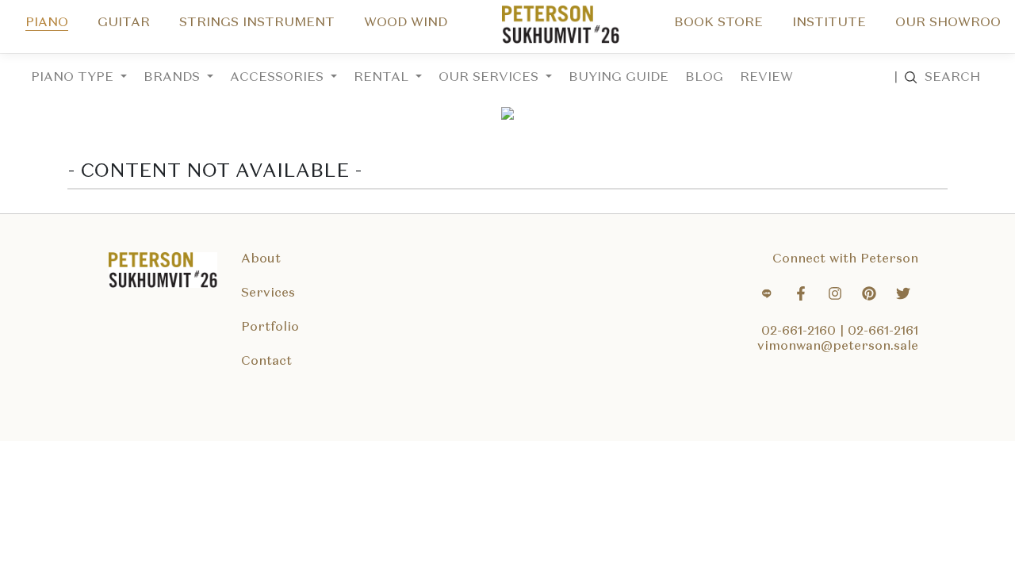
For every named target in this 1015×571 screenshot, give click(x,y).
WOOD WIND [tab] (405, 23)
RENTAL (383, 77)
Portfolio (270, 327)
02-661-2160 (800, 331)
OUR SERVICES (490, 77)
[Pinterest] (869, 296)
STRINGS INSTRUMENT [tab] (257, 23)
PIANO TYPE (74, 77)
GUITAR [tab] (124, 23)
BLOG (704, 77)
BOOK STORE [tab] (718, 23)
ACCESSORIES (278, 77)
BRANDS (174, 77)
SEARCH (937, 77)
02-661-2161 (883, 331)
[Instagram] (835, 296)
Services (268, 293)
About (261, 259)
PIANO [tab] (46, 23)
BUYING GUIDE (618, 77)
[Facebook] (801, 296)
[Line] (767, 296)
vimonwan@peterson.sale (837, 346)
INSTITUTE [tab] (829, 23)
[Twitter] (903, 296)
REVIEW (766, 77)
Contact (266, 361)
